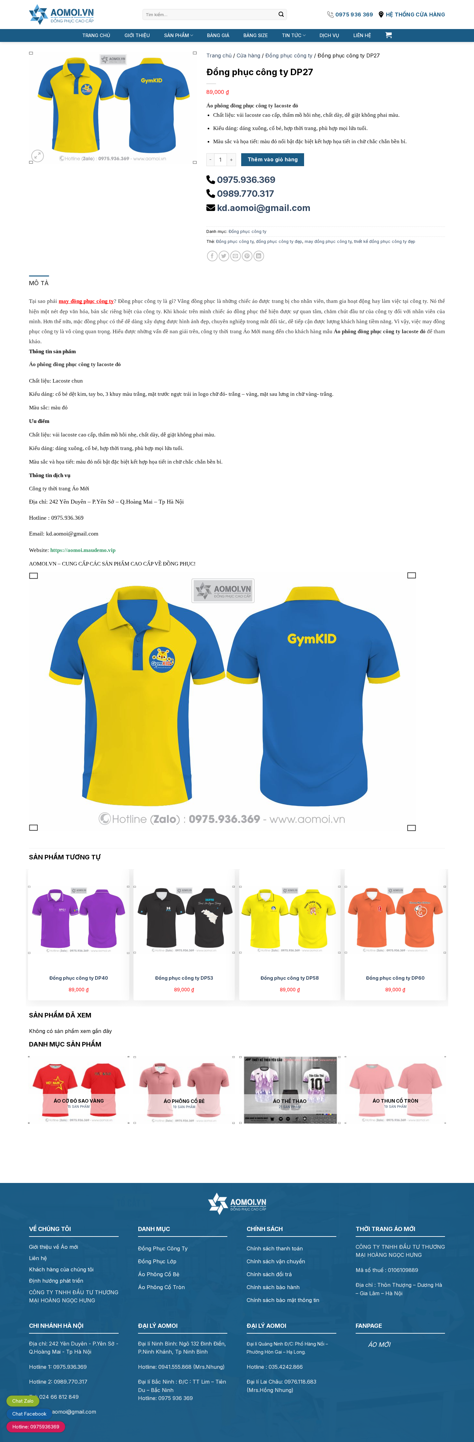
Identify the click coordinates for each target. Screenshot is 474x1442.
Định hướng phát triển (56, 1280)
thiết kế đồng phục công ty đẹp (384, 241)
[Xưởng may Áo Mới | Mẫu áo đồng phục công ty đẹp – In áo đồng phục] (61, 14)
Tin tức (291, 35)
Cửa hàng (248, 55)
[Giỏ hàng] (388, 35)
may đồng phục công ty (328, 241)
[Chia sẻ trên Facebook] (212, 256)
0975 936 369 (354, 14)
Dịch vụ (329, 35)
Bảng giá (218, 35)
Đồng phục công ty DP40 (78, 978)
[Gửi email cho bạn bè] (235, 256)
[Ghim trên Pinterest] (247, 256)
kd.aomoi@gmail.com (264, 208)
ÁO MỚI (379, 1344)
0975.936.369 (246, 180)
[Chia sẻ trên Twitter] (224, 256)
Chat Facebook (29, 1414)
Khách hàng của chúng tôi (61, 1269)
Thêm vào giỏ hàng (273, 159)
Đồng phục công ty (288, 55)
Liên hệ (362, 35)
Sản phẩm (176, 35)
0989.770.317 (245, 193)
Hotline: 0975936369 (35, 1427)
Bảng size (255, 35)
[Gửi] (281, 14)
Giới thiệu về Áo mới (53, 1247)
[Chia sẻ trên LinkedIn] (258, 256)
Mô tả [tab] (39, 283)
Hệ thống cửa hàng (415, 14)
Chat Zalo (23, 1401)
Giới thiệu (137, 35)
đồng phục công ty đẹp (279, 241)
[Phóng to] (37, 156)
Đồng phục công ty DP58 (290, 978)
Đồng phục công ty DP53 (184, 978)
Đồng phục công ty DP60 (395, 978)
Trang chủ (96, 35)
